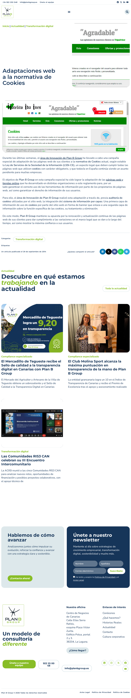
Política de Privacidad (105, 577)
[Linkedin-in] (124, 2)
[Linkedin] (104, 663)
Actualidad (17, 26)
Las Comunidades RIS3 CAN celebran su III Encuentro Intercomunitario (25, 460)
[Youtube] (127, 2)
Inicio (6, 26)
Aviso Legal (78, 580)
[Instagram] (111, 663)
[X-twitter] (121, 2)
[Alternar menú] (69, 12)
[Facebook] (118, 2)
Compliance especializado (16, 356)
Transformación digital (39, 26)
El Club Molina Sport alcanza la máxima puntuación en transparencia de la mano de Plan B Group (97, 367)
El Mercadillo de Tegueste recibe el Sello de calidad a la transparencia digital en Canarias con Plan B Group (31, 367)
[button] (103, 252)
